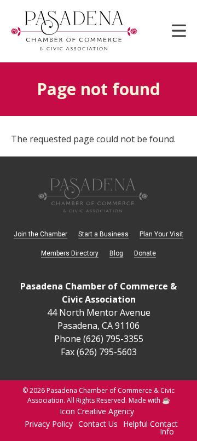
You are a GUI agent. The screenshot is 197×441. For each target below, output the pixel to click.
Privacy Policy (49, 424)
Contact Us (98, 424)
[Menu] (179, 34)
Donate (145, 253)
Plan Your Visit (161, 234)
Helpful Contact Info (150, 428)
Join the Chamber (40, 234)
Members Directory (70, 253)
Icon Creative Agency (97, 411)
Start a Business (103, 234)
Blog (116, 253)
